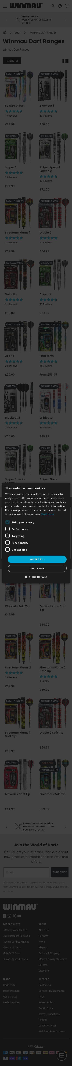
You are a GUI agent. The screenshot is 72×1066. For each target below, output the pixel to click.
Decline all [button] (37, 568)
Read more (47, 514)
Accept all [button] (37, 559)
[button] (36, 577)
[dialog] (36, 533)
